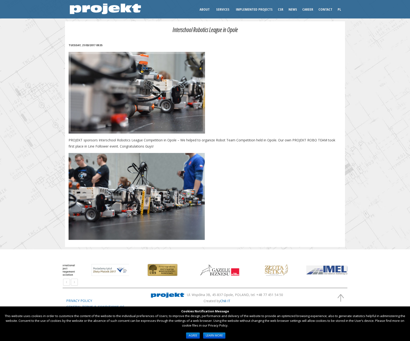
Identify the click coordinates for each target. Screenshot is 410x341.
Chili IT (225, 301)
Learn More (214, 335)
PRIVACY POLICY (79, 300)
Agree (193, 335)
